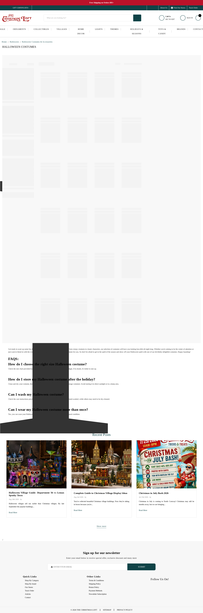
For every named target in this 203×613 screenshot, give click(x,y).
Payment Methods (95, 591)
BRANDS (181, 29)
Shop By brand (30, 584)
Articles (28, 594)
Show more (101, 526)
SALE (2, 29)
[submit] (137, 18)
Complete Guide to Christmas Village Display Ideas (100, 493)
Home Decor (81, 31)
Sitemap (107, 610)
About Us (163, 8)
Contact (198, 29)
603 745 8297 (170, 18)
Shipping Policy (95, 584)
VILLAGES (62, 29)
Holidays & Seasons (136, 31)
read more (13, 513)
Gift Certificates (18, 7)
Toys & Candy (162, 31)
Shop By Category (32, 580)
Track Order (193, 8)
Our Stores (29, 587)
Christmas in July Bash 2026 (154, 493)
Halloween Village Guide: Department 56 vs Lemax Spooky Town (36, 494)
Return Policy (94, 587)
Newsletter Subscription (98, 594)
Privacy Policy (125, 610)
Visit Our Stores (179, 8)
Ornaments (19, 29)
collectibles (41, 29)
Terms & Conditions (96, 580)
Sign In (190, 18)
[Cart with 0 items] (198, 18)
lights (99, 29)
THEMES (114, 29)
